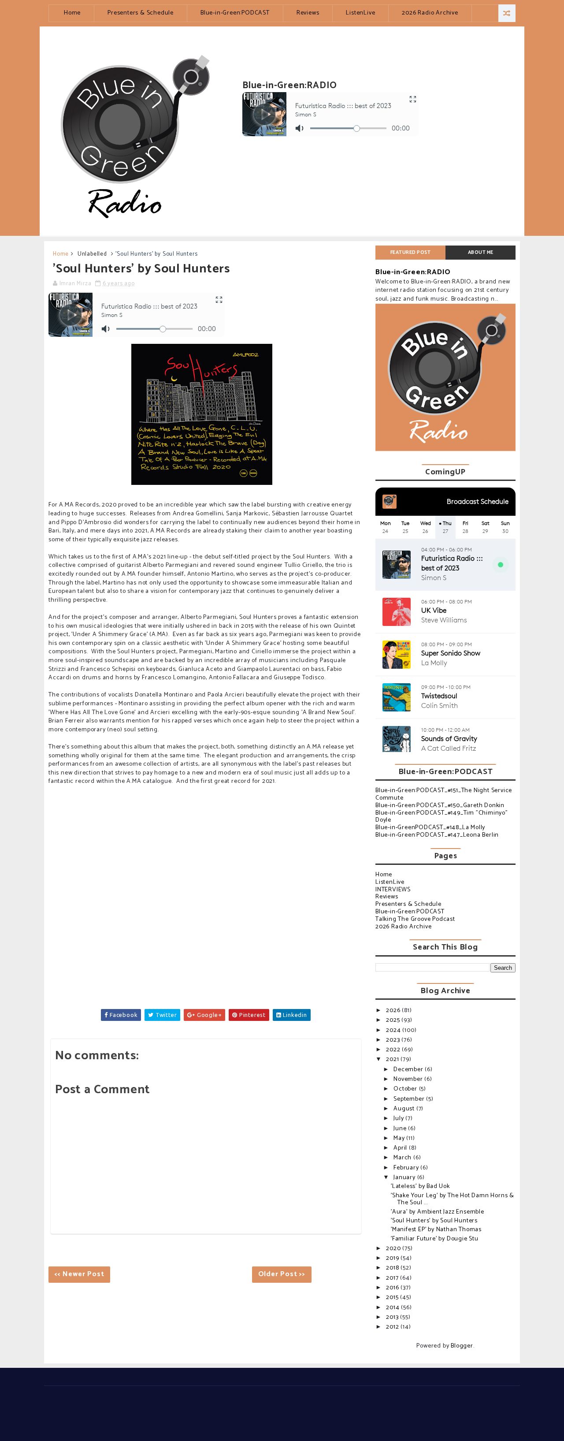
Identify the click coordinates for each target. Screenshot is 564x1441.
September (409, 1099)
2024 (394, 1030)
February (406, 1168)
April (401, 1148)
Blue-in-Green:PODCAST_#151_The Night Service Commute (443, 794)
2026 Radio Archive (430, 13)
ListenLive (360, 13)
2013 (393, 1317)
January (405, 1178)
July (399, 1118)
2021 (393, 1059)
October (406, 1089)
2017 (393, 1278)
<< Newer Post (79, 1274)
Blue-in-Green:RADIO (413, 272)
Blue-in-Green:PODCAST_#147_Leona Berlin (437, 835)
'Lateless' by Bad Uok (420, 1186)
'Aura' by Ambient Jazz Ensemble (437, 1212)
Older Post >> (281, 1274)
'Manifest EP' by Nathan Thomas (436, 1230)
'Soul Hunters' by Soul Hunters (434, 1221)
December (409, 1070)
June (400, 1129)
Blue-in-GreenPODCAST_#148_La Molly (430, 828)
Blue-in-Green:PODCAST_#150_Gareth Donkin (440, 806)
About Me (481, 253)
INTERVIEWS (393, 890)
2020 (394, 1249)
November (408, 1079)
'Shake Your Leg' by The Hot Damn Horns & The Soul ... (452, 1199)
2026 (394, 1010)
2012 (393, 1327)
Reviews (308, 13)
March (403, 1158)
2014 (393, 1308)
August (404, 1109)
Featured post (410, 253)
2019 (393, 1258)
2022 (394, 1050)
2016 (393, 1288)
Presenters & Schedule (141, 13)
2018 (393, 1268)
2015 (393, 1297)
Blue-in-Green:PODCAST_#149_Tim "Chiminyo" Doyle (441, 817)
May (399, 1138)
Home (72, 13)
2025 (393, 1020)
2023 (393, 1040)
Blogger (462, 1346)
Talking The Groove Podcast (415, 919)
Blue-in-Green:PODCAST (235, 13)
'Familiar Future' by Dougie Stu (435, 1239)
